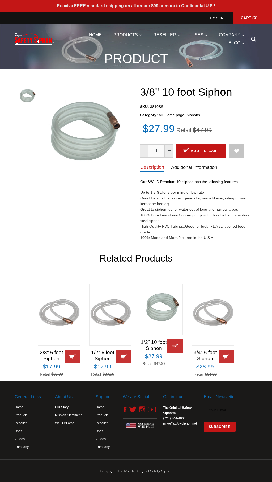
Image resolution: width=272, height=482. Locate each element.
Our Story (62, 407)
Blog (238, 42)
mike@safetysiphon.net (180, 423)
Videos (20, 439)
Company (233, 34)
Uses (201, 34)
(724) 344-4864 (174, 418)
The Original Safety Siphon (151, 471)
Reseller (167, 34)
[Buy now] (72, 356)
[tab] (152, 167)
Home (95, 35)
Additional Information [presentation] (194, 167)
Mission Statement (68, 415)
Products (128, 34)
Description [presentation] (152, 167)
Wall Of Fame (64, 423)
